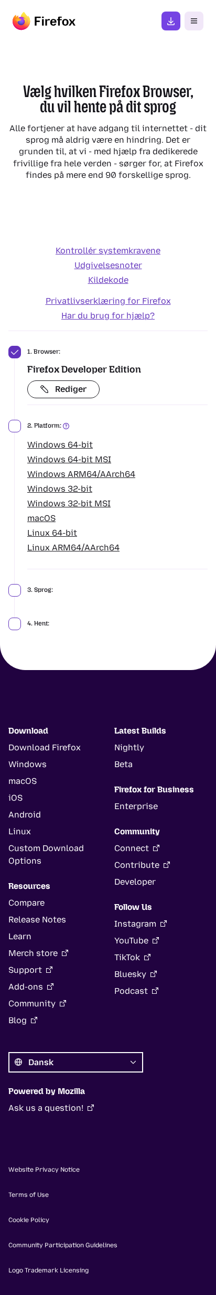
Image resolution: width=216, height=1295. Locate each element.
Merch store (33, 953)
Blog (17, 1020)
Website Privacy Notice (44, 1169)
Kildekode (108, 280)
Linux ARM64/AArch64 (73, 548)
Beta (123, 764)
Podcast (131, 991)
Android (24, 815)
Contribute (136, 865)
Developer (135, 882)
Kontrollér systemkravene (108, 251)
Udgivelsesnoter (108, 265)
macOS (41, 518)
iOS (15, 798)
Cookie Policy (28, 1220)
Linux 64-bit (52, 533)
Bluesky (130, 974)
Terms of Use (28, 1194)
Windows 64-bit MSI (69, 459)
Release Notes (37, 920)
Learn (19, 936)
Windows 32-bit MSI (69, 503)
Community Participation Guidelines (62, 1245)
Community (32, 1004)
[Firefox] (44, 21)
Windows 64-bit (60, 445)
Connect (131, 848)
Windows (27, 764)
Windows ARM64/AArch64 (81, 474)
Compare (26, 903)
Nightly (129, 747)
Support (25, 970)
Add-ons (25, 987)
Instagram (135, 924)
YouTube (131, 941)
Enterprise (136, 806)
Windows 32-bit (59, 489)
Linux (19, 831)
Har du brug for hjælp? (108, 316)
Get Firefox (170, 21)
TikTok (127, 957)
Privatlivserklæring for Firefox (108, 301)
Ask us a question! (45, 1108)
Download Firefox (44, 747)
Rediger (71, 389)
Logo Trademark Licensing (48, 1270)
